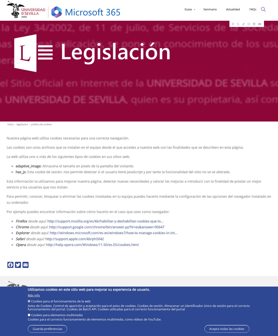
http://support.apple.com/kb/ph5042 (74, 238)
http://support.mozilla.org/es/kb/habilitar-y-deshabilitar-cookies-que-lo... (105, 221)
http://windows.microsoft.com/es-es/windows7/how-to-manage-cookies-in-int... (113, 232)
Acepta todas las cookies (226, 329)
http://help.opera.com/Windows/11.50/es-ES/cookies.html (92, 244)
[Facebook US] (233, 24)
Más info (34, 295)
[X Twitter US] (238, 24)
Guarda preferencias (47, 329)
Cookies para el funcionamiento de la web (61, 301)
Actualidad (233, 9)
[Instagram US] (249, 24)
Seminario (210, 9)
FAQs (252, 9)
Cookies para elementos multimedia (57, 315)
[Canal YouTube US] (259, 24)
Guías (188, 9)
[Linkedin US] (254, 24)
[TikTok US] (243, 24)
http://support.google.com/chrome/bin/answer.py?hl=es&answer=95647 (106, 227)
